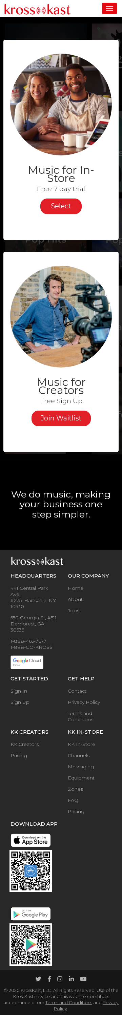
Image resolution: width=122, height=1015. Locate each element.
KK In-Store (81, 744)
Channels (78, 755)
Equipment (81, 778)
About (75, 599)
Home (75, 588)
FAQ (73, 800)
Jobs (73, 610)
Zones (75, 789)
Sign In (19, 691)
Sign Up (20, 702)
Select (61, 206)
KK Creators (25, 744)
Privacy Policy (84, 702)
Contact (77, 691)
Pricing (19, 755)
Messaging (81, 767)
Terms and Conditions (80, 716)
